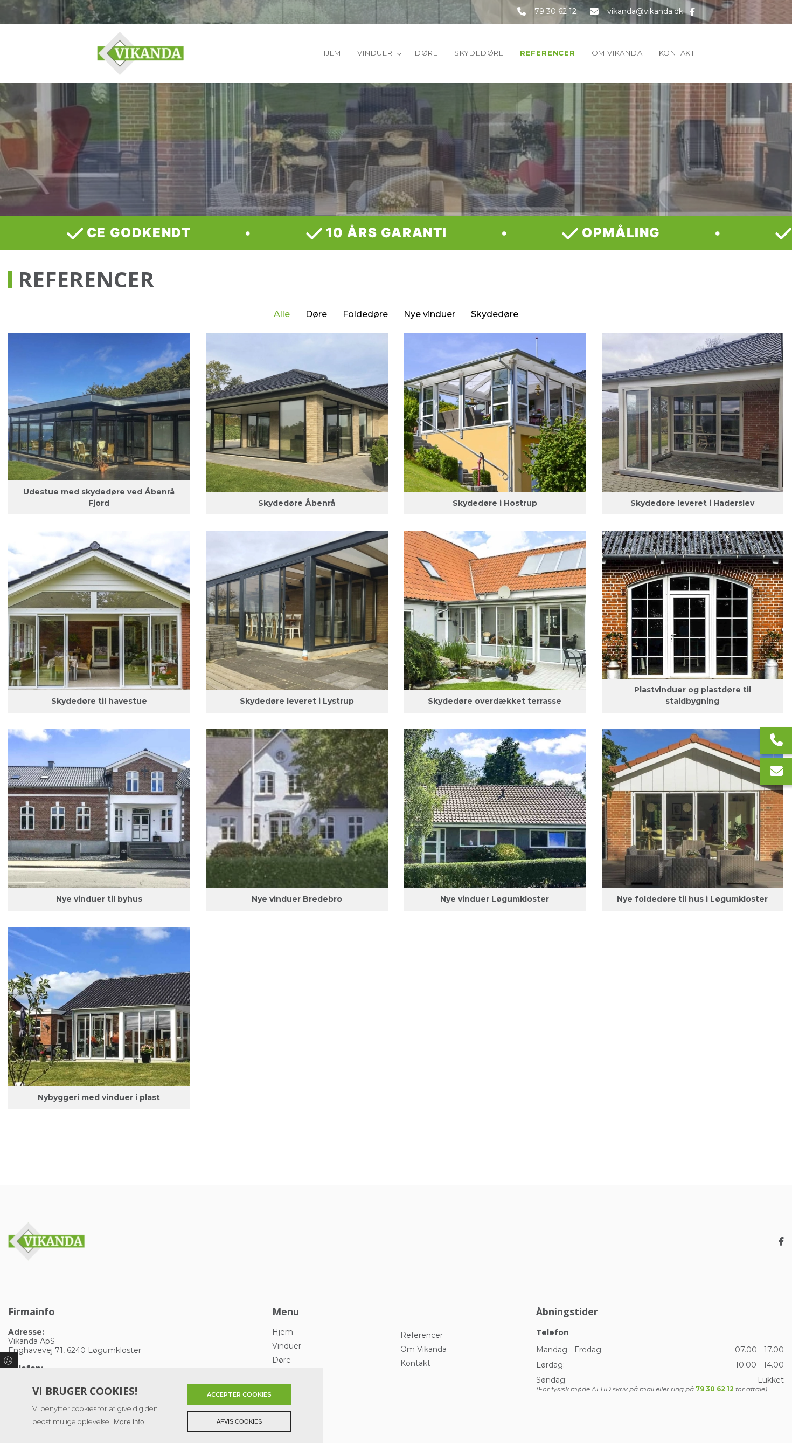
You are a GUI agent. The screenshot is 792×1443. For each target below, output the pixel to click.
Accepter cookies (239, 1394)
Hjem (282, 1332)
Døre (316, 314)
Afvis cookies (239, 1421)
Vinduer (286, 1346)
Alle (282, 314)
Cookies (9, 1360)
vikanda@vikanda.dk (645, 11)
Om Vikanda (423, 1349)
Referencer (421, 1335)
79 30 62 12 (555, 11)
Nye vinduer (429, 314)
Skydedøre (494, 314)
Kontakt (415, 1363)
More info (129, 1422)
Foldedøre (365, 314)
